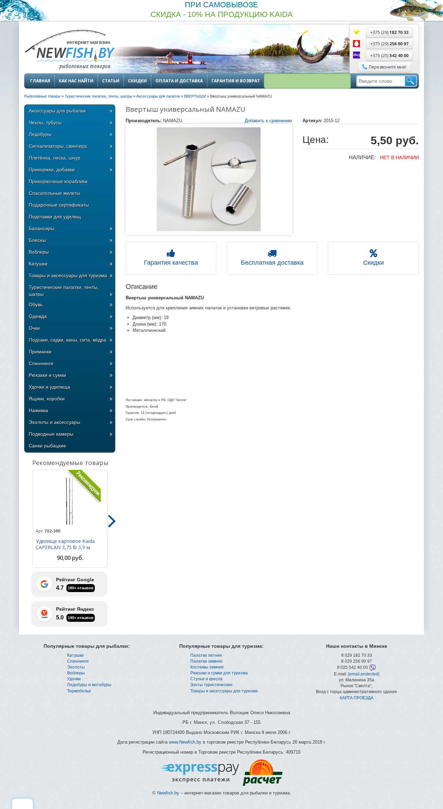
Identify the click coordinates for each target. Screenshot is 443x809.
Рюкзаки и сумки (47, 375)
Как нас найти (76, 81)
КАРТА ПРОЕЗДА (356, 698)
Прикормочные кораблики (58, 181)
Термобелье (79, 691)
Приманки (40, 351)
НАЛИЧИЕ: (362, 157)
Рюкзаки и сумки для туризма (219, 673)
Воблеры (39, 252)
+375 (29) (389, 32)
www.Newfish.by (185, 742)
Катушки (38, 263)
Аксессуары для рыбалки (57, 110)
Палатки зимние (206, 661)
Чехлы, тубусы (45, 122)
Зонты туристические (211, 684)
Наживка (38, 410)
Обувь (36, 304)
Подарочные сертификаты (59, 205)
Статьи (110, 81)
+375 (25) (389, 55)
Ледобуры (40, 134)
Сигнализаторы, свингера (58, 146)
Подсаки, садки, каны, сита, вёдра (67, 340)
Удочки (74, 678)
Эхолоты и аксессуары (54, 422)
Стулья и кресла (206, 678)
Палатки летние (206, 655)
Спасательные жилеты (54, 193)
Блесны (37, 240)
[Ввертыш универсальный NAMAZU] (209, 179)
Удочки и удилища (49, 387)
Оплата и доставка (179, 81)
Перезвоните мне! (387, 67)
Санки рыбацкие (47, 445)
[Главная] (69, 50)
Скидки (137, 81)
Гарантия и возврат (235, 81)
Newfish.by (168, 793)
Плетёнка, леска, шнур (54, 158)
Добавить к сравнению (268, 120)
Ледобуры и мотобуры (89, 684)
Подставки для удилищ (55, 216)
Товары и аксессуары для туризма (68, 275)
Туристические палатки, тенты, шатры (64, 290)
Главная (40, 81)
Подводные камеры (51, 434)
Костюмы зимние (207, 667)
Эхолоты (76, 667)
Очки (34, 328)
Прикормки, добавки (52, 169)
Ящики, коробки (47, 398)
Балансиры (41, 228)
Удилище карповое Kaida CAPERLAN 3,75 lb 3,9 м (65, 544)
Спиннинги (41, 363)
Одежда (38, 316)
